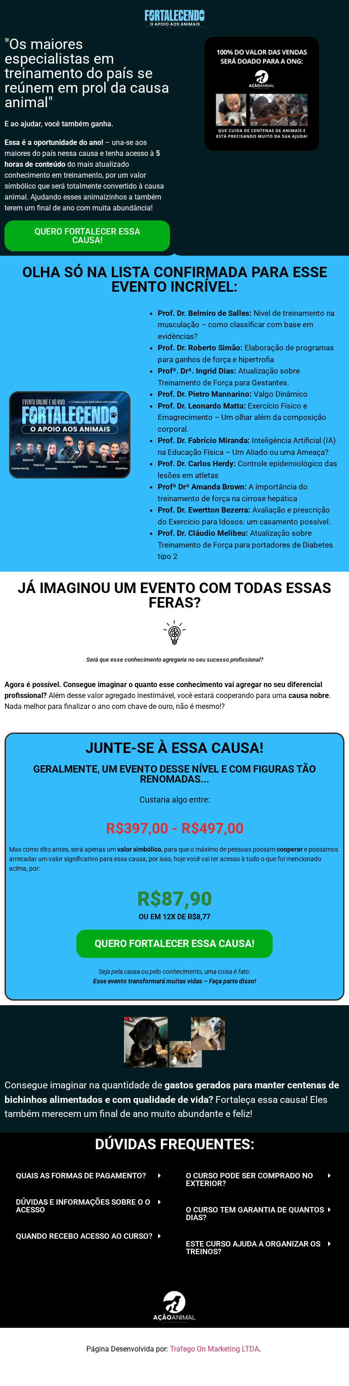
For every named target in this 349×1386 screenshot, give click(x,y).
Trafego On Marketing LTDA (214, 1349)
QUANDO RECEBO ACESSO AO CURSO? (84, 1236)
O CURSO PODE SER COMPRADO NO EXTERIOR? (249, 1179)
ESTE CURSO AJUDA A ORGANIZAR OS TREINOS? (253, 1247)
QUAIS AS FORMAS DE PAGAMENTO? (81, 1175)
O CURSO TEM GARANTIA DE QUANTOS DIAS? (255, 1213)
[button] (89, 1176)
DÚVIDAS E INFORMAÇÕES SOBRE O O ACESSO (83, 1205)
